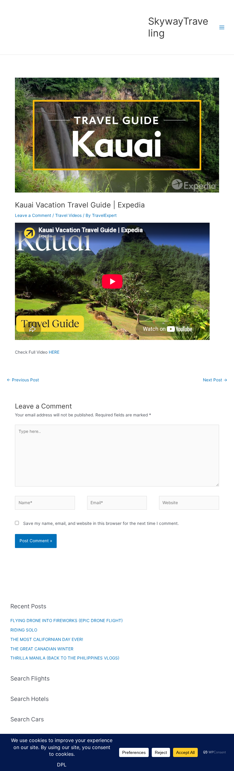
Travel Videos (68, 215)
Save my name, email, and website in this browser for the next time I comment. (101, 523)
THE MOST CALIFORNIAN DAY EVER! (46, 639)
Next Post (215, 379)
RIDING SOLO (23, 630)
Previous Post (23, 379)
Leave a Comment (33, 215)
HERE (54, 352)
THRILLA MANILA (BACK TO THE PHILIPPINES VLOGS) (64, 658)
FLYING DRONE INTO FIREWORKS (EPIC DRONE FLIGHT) (66, 620)
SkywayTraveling (178, 27)
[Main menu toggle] (222, 27)
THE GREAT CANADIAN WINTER (41, 648)
